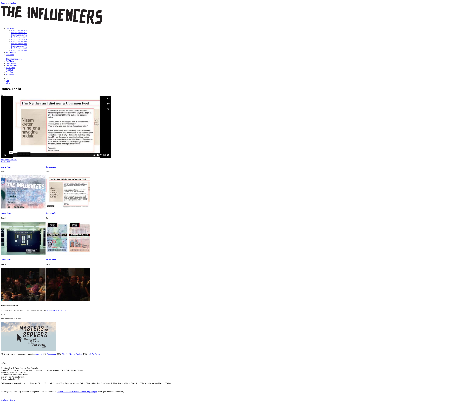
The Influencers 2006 (19, 46)
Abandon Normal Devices (72, 354)
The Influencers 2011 (19, 37)
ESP (7, 81)
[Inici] (51, 24)
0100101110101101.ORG (57, 310)
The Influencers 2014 (19, 30)
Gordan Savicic (12, 65)
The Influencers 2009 (19, 41)
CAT (8, 78)
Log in (12, 400)
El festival (10, 28)
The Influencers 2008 (19, 44)
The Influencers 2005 (19, 48)
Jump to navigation (8, 3)
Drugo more (51, 354)
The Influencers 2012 (19, 35)
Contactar (4, 400)
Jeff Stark (9, 70)
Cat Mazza (10, 61)
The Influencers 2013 (19, 33)
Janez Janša (10, 68)
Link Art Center (94, 354)
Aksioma (38, 354)
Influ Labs (10, 55)
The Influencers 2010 (19, 39)
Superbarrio (10, 72)
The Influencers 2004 (19, 50)
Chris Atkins (11, 63)
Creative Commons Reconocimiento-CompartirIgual (77, 392)
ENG (8, 83)
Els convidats (11, 52)
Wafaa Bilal (10, 74)
